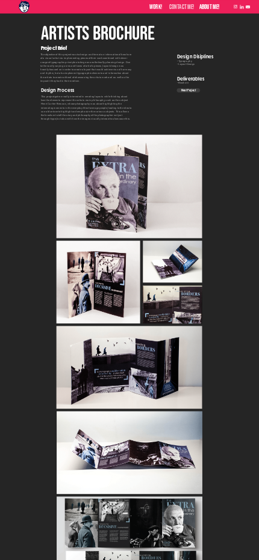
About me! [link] (209, 6)
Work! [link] (155, 6)
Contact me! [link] (182, 6)
